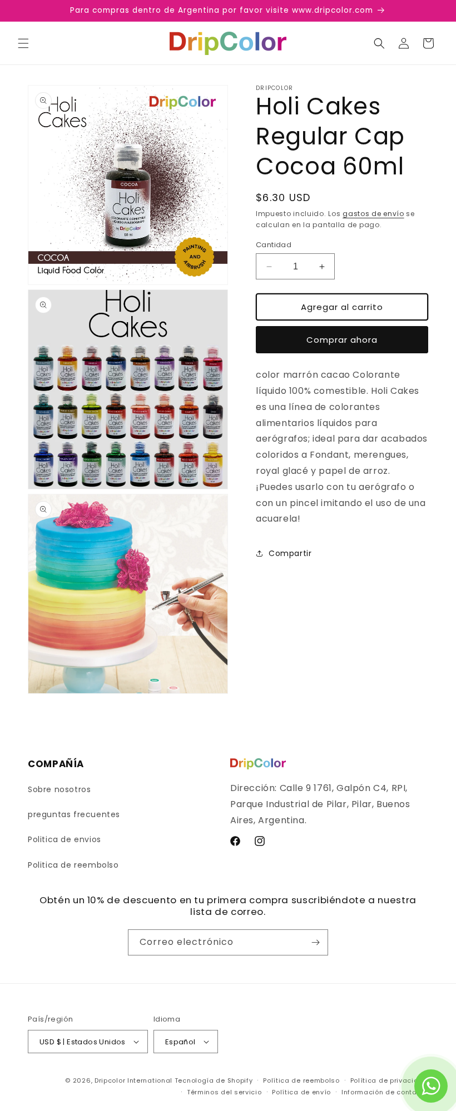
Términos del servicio (224, 1092)
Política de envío (301, 1092)
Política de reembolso (301, 1080)
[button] (23, 43)
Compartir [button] (290, 553)
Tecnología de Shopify (214, 1080)
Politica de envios (64, 839)
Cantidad (273, 244)
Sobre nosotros (59, 789)
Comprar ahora (342, 340)
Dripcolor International (133, 1080)
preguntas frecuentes (74, 814)
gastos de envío (373, 213)
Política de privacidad (389, 1080)
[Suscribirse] (315, 942)
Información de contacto (384, 1092)
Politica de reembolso (73, 864)
